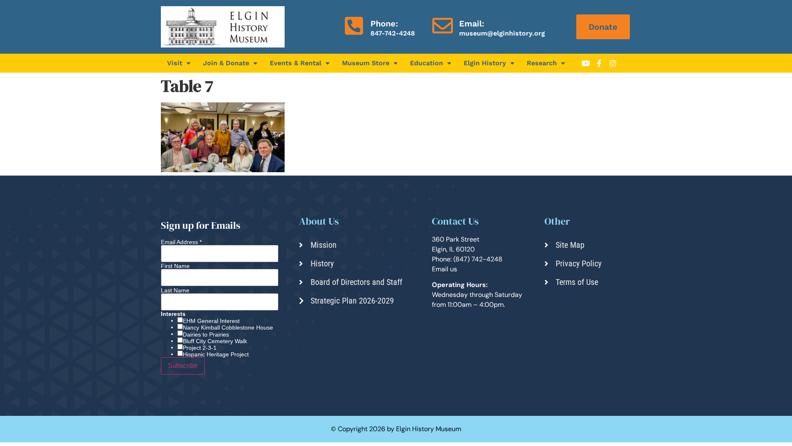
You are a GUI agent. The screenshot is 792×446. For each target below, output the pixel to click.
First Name (175, 266)
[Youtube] (585, 63)
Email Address (181, 242)
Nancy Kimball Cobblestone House (228, 327)
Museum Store (365, 63)
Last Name (175, 290)
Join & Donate (226, 63)
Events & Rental (295, 63)
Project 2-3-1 (200, 348)
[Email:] (442, 25)
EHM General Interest (211, 321)
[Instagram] (613, 63)
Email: (471, 23)
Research (542, 63)
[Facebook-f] (599, 63)
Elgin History (485, 63)
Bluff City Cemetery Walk (215, 341)
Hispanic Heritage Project (216, 354)
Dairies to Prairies (206, 334)
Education (426, 63)
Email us (444, 269)
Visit (174, 63)
